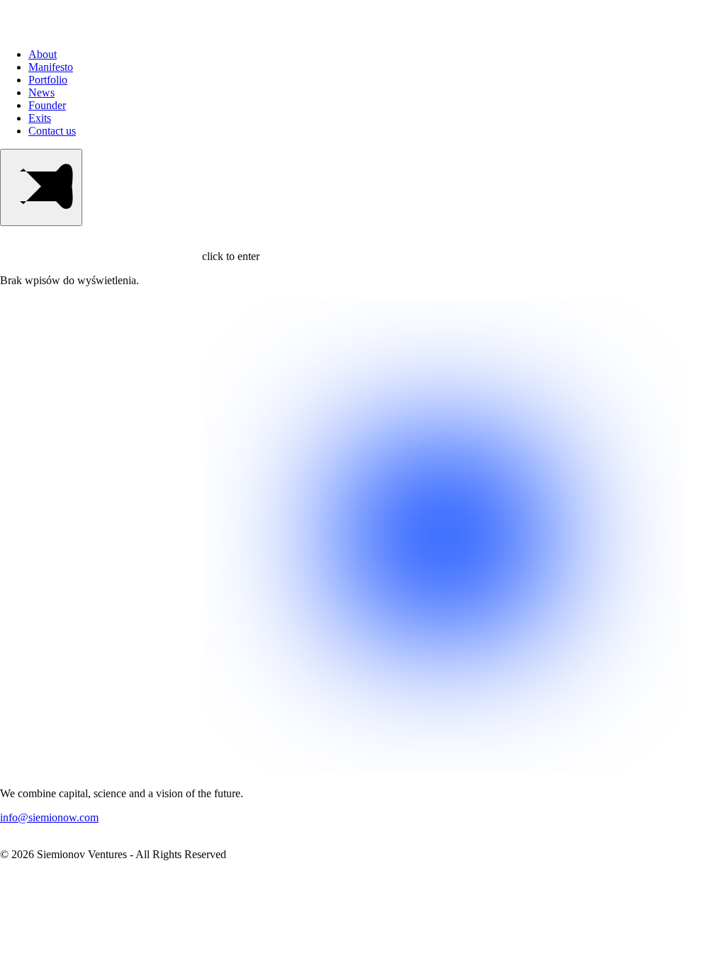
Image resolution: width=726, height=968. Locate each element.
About (42, 54)
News (41, 92)
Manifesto (50, 67)
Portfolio (47, 80)
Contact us (52, 131)
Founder (47, 105)
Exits (39, 118)
